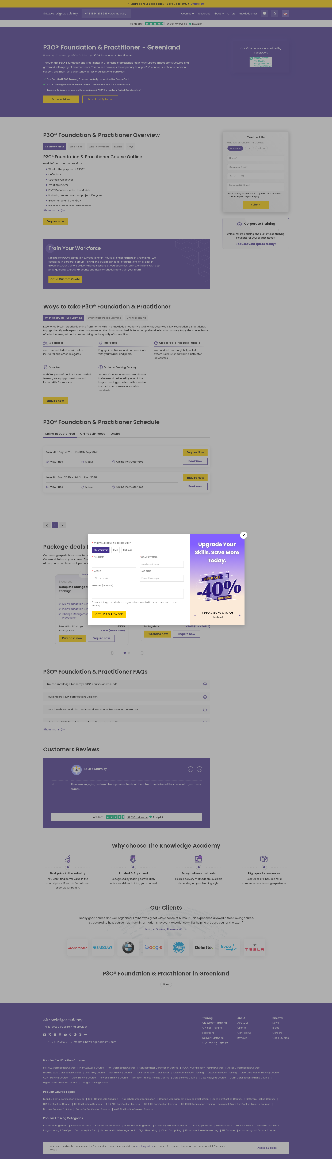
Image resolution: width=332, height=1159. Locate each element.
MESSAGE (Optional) (102, 585)
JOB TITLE (145, 571)
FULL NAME (98, 557)
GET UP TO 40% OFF (109, 614)
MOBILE (96, 571)
